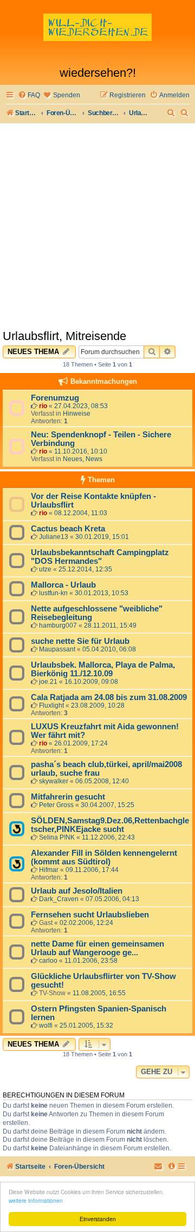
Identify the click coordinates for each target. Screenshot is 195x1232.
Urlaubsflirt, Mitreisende (64, 336)
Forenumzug (55, 398)
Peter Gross (56, 805)
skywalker (53, 781)
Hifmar (48, 870)
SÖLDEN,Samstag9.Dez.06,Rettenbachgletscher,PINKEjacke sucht (110, 825)
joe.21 (48, 681)
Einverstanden (98, 1219)
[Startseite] (97, 35)
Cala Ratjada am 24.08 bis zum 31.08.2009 (109, 697)
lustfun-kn (53, 593)
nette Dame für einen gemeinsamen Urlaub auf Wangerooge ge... (97, 948)
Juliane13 (53, 537)
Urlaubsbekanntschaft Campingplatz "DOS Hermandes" (100, 556)
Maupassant (57, 649)
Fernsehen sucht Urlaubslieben (90, 914)
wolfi (46, 1025)
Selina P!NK (57, 837)
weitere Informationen (36, 1200)
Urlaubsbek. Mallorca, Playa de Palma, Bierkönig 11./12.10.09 (103, 669)
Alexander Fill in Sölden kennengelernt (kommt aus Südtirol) (104, 857)
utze (45, 569)
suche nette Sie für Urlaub (80, 641)
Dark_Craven (59, 899)
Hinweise (76, 413)
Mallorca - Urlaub (63, 585)
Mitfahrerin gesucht (68, 797)
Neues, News (82, 459)
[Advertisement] (97, 226)
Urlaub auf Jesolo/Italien (76, 891)
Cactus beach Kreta (68, 528)
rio (43, 406)
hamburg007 (58, 625)
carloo (48, 960)
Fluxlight (51, 705)
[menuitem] (29, 95)
